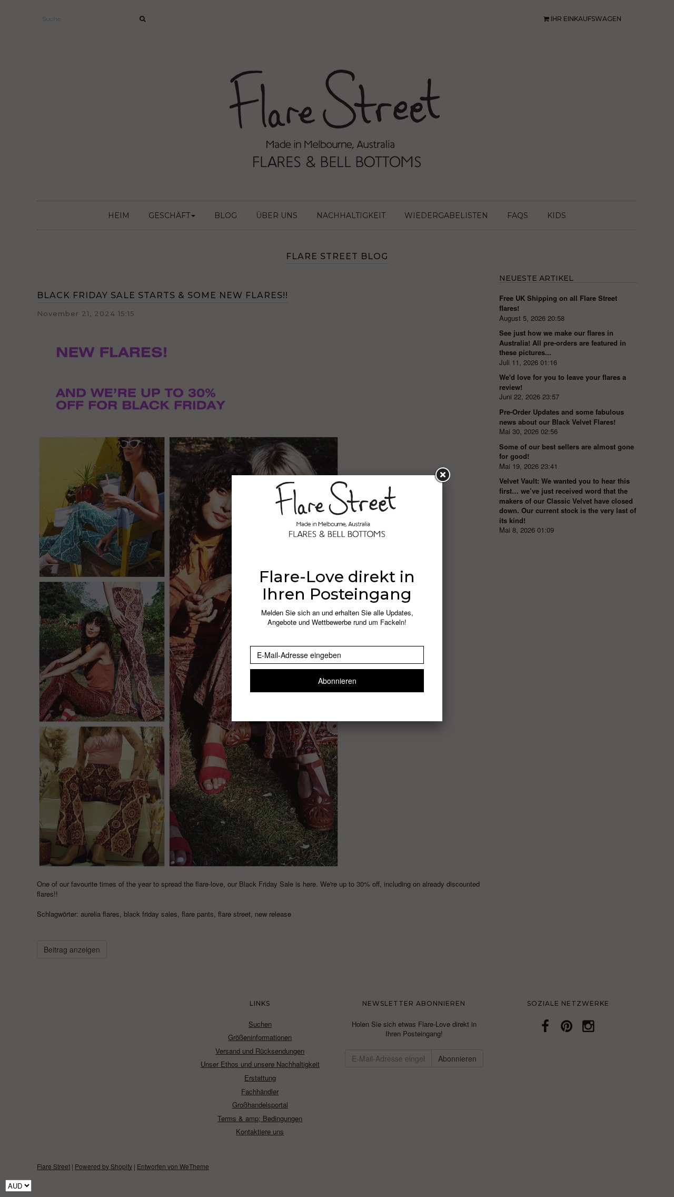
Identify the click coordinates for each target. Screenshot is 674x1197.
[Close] (442, 475)
